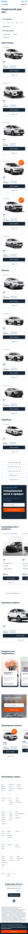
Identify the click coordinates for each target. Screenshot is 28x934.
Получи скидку (14, 710)
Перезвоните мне (14, 895)
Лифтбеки (6, 37)
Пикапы (15, 34)
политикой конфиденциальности (17, 515)
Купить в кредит (14, 70)
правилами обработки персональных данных (12, 516)
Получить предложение (14, 510)
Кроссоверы (7, 34)
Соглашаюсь (14, 931)
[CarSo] (4, 1)
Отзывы (18, 890)
